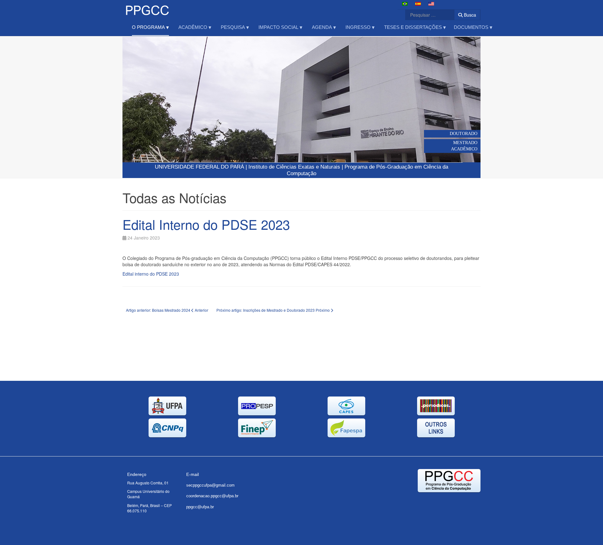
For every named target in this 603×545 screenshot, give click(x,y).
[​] (192, 521)
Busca (469, 15)
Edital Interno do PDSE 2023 (206, 224)
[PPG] (147, 8)
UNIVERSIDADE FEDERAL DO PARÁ (199, 167)
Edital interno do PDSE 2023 (150, 274)
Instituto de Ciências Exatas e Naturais (294, 167)
